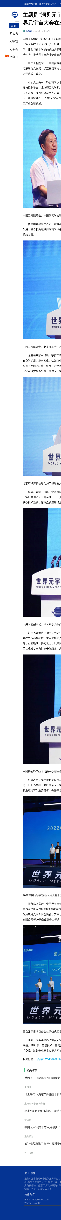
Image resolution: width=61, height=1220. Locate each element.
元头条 (13, 33)
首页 (14, 26)
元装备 (13, 49)
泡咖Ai (14, 56)
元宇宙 (13, 41)
